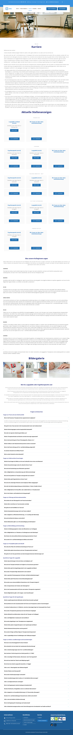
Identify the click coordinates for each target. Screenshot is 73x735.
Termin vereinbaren (52, 8)
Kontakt (39, 8)
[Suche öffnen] (62, 2)
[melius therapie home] (8, 8)
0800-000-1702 (9, 723)
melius (17, 8)
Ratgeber (34, 8)
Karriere (30, 8)
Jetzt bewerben (62, 8)
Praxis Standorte (23, 8)
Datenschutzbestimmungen (29, 720)
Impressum (26, 717)
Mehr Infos (14, 130)
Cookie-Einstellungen (28, 722)
